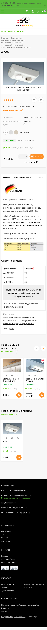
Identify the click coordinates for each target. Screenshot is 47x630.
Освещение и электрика (11, 43)
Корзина (4, 556)
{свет (11, 329)
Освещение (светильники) (12, 45)
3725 (5, 441)
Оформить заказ (7, 562)
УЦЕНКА (4, 587)
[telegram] (26, 513)
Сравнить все (7, 352)
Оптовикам (5, 541)
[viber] (29, 513)
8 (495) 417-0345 (7, 486)
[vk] (18, 513)
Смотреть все (7, 414)
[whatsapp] (24, 513)
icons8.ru (5, 608)
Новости (4, 538)
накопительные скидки (14, 307)
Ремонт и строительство (34, 584)
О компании (6, 531)
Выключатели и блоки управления (20, 320)
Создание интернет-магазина (13, 617)
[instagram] (21, 513)
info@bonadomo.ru (9, 503)
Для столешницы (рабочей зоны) (14, 47)
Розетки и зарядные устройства (18, 323)
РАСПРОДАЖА (7, 584)
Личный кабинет (8, 559)
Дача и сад (28, 587)
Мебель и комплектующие (12, 40)
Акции (4, 535)
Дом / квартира (17, 38)
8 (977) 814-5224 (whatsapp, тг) (13, 491)
